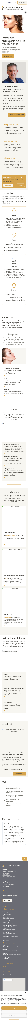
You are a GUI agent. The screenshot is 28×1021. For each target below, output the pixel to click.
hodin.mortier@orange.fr (9, 876)
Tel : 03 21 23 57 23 (11, 2)
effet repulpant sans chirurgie (11, 694)
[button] (26, 993)
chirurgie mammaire (12, 470)
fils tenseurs (9, 381)
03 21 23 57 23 (6, 875)
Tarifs (4, 966)
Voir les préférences (14, 1016)
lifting (6, 578)
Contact (5, 969)
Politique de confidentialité (14, 1019)
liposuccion (8, 617)
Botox (6, 676)
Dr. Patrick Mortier (8, 963)
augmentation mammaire (10, 446)
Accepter (14, 1008)
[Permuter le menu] (25, 12)
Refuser (14, 1012)
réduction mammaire (10, 458)
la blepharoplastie (10, 373)
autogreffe (14, 391)
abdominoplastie (10, 535)
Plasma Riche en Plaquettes (12, 704)
